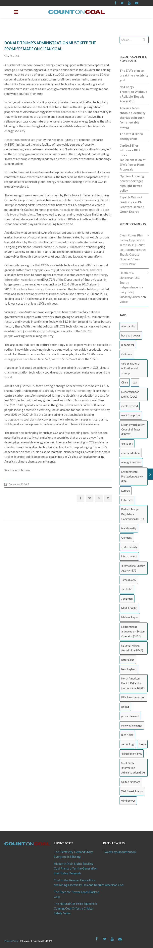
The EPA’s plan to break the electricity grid (134, 75)
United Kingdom (130, 781)
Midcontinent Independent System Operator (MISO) (133, 631)
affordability (128, 326)
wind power (128, 800)
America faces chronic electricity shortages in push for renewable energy (132, 117)
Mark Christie (129, 608)
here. (27, 470)
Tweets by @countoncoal (119, 852)
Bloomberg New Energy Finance (34, 289)
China (124, 382)
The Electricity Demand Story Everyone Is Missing (73, 854)
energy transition (131, 462)
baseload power (130, 335)
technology (127, 744)
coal (134, 382)
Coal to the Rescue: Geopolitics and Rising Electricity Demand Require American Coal (76, 882)
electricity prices (130, 415)
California (126, 354)
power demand (130, 716)
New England (128, 669)
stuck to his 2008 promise (68, 247)
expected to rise (95, 410)
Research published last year (23, 139)
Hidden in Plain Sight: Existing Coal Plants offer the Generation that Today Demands (75, 868)
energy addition (130, 453)
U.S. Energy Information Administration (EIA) (133, 767)
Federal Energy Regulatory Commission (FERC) (132, 514)
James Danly (128, 579)
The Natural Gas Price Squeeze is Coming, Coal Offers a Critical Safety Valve (75, 908)
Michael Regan (129, 617)
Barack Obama (41, 247)
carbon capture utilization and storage (130, 368)
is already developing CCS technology (66, 390)
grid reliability (129, 547)
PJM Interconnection (133, 697)
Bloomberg (127, 344)
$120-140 (16, 405)
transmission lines (131, 753)
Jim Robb (126, 589)
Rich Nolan (127, 734)
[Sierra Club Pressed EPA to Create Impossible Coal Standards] (150, 474)
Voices (124, 301)
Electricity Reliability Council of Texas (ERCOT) (133, 429)
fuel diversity (128, 528)
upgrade (13, 419)
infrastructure (129, 556)
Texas (142, 744)
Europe (125, 490)
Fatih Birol (127, 500)
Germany (126, 537)
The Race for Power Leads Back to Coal (76, 894)
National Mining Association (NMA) (132, 648)
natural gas (127, 659)
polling (125, 706)
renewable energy (131, 725)
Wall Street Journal (132, 791)
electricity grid (129, 406)
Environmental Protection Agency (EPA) (132, 476)
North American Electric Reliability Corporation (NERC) (133, 683)
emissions (127, 443)
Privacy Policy (11, 941)
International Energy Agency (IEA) (133, 568)
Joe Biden (127, 598)
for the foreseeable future (68, 112)
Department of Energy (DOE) (130, 394)
